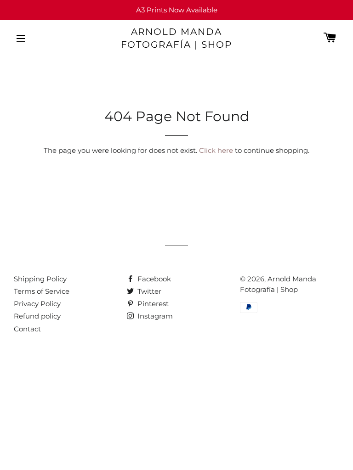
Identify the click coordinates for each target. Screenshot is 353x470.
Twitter (148, 291)
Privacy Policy (37, 303)
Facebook (153, 278)
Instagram (154, 316)
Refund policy (37, 316)
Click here (216, 150)
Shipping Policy (40, 278)
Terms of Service (41, 291)
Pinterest (152, 303)
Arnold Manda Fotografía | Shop (177, 38)
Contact (27, 329)
